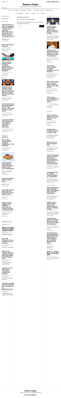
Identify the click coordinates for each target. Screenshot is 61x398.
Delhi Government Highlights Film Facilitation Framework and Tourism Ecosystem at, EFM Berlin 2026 (7, 206)
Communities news (20, 13)
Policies (42, 10)
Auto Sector (27, 13)
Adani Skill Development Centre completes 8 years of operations (7, 241)
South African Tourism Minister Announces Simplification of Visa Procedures (8, 142)
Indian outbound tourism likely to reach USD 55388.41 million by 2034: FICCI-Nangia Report (8, 165)
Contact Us (43, 13)
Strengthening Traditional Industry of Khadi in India (52, 131)
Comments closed (5, 40)
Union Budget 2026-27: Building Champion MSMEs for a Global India (52, 174)
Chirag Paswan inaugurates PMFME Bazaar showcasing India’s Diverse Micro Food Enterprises (53, 52)
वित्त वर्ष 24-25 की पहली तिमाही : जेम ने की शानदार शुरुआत (53, 253)
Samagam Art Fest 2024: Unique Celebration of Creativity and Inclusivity (7, 270)
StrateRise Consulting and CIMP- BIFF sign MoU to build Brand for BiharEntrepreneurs (8, 286)
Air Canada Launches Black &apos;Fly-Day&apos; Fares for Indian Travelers (8, 192)
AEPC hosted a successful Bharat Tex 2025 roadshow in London (53, 99)
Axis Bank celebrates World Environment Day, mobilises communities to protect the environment (8, 123)
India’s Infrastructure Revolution (8, 45)
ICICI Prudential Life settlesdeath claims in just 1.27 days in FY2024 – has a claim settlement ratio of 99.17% (8, 107)
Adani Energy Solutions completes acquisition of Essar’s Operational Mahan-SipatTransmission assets (8, 254)
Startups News (23, 10)
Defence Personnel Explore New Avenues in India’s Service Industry (53, 117)
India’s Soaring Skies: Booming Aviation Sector (8, 180)
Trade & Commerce (49, 10)
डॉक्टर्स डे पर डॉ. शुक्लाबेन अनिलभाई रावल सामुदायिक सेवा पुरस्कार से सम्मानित (8, 229)
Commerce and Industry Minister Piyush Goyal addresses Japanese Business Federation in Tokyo (52, 29)
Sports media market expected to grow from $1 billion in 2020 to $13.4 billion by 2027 (53, 84)
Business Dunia (30, 4)
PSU (38, 13)
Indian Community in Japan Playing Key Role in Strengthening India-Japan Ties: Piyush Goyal (53, 190)
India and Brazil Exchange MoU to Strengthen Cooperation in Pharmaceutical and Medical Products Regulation (7, 66)
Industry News (15, 10)
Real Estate (33, 13)
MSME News (29, 10)
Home (8, 1)
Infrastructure (36, 10)
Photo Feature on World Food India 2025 (52, 143)
